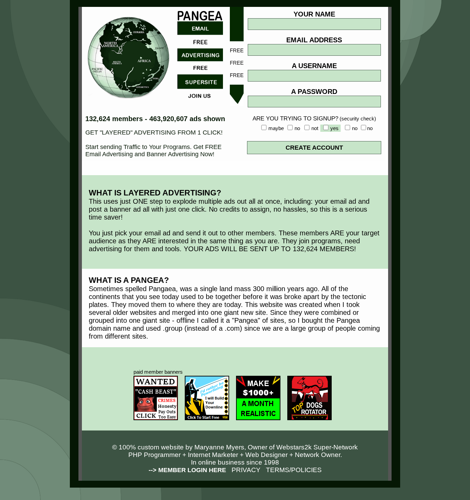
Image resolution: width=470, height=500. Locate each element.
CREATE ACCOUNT (314, 147)
